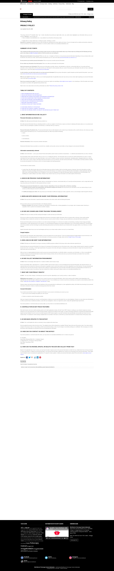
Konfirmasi (55, 3)
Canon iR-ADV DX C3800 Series (37, 537)
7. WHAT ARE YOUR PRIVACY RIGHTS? (28, 102)
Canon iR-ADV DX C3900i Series (26, 539)
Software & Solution (33, 551)
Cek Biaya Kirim (30, 3)
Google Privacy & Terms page (74, 237)
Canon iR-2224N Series (31, 531)
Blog (73, 3)
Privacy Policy (62, 3)
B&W (27, 528)
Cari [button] (91, 9)
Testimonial (68, 3)
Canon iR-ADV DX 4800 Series (34, 536)
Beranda (24, 3)
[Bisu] (65, 538)
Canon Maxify (23, 543)
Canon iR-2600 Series (29, 533)
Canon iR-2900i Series (28, 534)
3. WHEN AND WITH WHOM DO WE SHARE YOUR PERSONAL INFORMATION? (37, 96)
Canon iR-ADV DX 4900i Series (26, 537)
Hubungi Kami (74, 540)
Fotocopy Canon (43, 3)
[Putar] (47, 538)
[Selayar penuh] (67, 538)
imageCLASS (30, 546)
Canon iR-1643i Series (33, 530)
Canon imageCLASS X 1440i (34, 528)
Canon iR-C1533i (35, 539)
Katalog (50, 3)
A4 (24, 528)
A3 (22, 528)
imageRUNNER (27, 548)
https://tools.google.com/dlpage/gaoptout (28, 237)
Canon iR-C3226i (37, 1)
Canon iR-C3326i (40, 540)
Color (28, 543)
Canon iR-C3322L (34, 540)
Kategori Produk (27, 14)
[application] (57, 533)
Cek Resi (37, 3)
